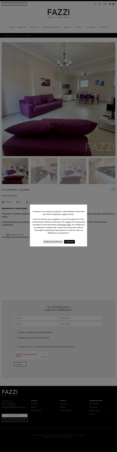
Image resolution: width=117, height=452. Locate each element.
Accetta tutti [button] (69, 242)
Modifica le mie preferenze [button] (53, 242)
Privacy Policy (66, 225)
